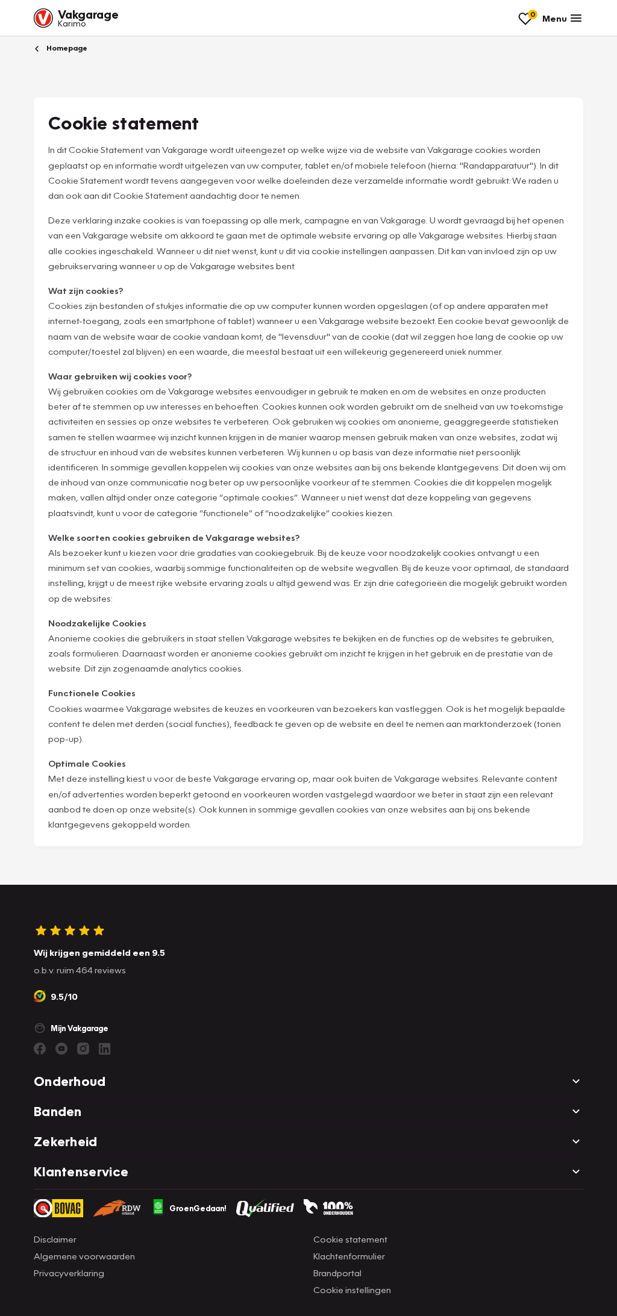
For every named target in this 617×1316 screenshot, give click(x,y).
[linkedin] (105, 1049)
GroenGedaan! (198, 1208)
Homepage (66, 48)
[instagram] (83, 1049)
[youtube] (61, 1049)
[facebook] (40, 1049)
